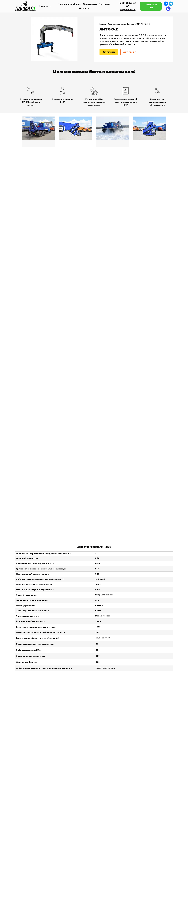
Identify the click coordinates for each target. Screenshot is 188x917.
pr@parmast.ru (128, 9)
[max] (168, 8)
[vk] (166, 4)
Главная (103, 24)
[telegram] (171, 4)
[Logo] (26, 6)
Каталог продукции (117, 24)
